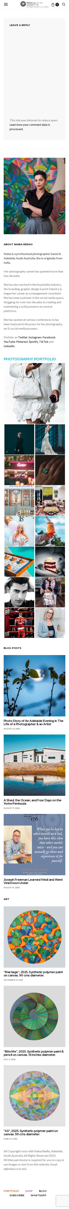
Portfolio (11, 1190)
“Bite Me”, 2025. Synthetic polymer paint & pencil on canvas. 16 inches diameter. (34, 1053)
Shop (29, 1190)
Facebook (49, 337)
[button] (34, 393)
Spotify (33, 341)
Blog (43, 1190)
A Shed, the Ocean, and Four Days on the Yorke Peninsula (32, 802)
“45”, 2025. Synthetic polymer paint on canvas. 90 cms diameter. (31, 1132)
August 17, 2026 (12, 808)
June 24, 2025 (10, 1139)
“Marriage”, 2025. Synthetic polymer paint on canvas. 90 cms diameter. (33, 973)
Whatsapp (38, 1195)
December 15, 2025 (13, 980)
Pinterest (22, 341)
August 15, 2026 (12, 887)
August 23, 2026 (12, 729)
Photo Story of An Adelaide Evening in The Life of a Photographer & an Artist (33, 722)
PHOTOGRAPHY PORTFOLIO (30, 359)
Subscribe (17, 1195)
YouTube (9, 341)
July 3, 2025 (9, 1059)
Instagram (35, 337)
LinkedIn (9, 346)
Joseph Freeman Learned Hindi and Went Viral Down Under (33, 881)
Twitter (22, 337)
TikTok (43, 341)
